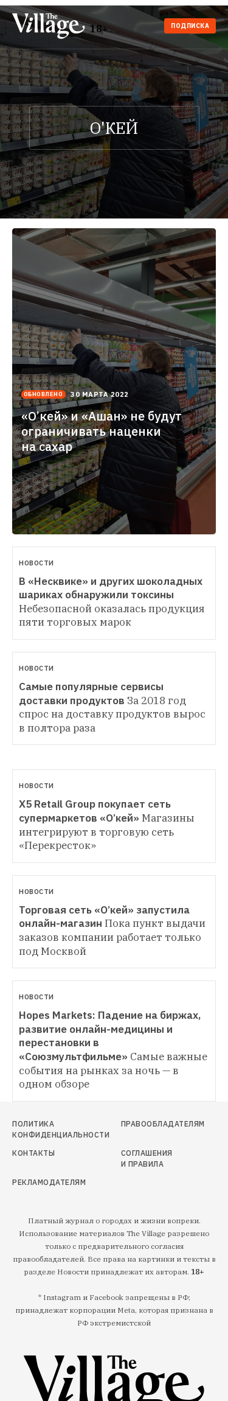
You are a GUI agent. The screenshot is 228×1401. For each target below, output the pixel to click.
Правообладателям (147, 1123)
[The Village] (51, 27)
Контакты (33, 1153)
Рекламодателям (42, 1182)
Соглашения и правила (147, 1158)
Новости (36, 563)
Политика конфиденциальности (42, 1129)
